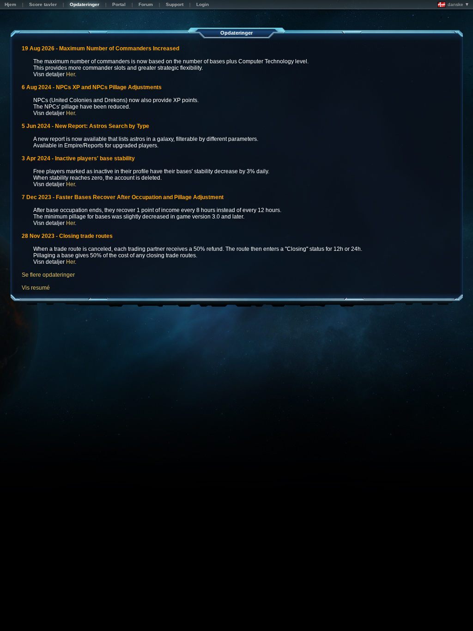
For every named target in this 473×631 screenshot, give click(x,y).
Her (70, 74)
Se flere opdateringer (48, 275)
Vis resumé (36, 288)
